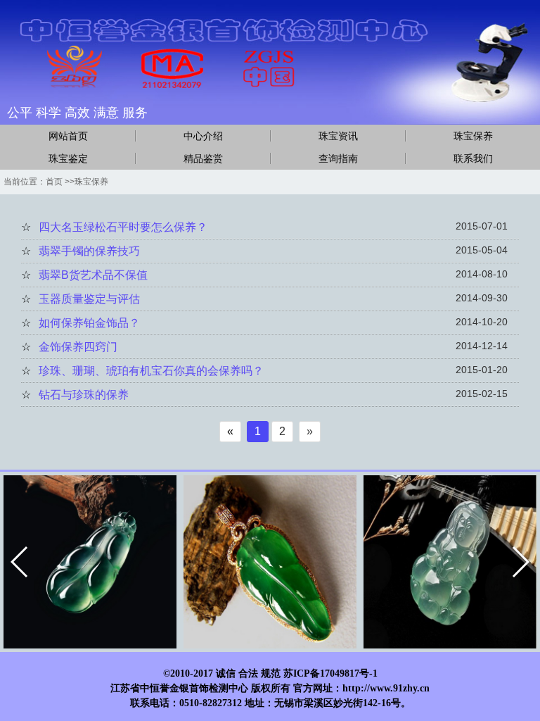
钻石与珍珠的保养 (84, 395)
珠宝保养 (473, 136)
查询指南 (338, 158)
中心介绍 (203, 136)
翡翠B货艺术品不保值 (93, 275)
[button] (20, 561)
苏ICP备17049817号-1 (330, 673)
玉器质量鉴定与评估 (89, 299)
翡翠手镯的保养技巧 (89, 251)
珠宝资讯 (338, 136)
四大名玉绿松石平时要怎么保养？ (123, 227)
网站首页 (68, 136)
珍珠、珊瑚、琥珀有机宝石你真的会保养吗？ (151, 371)
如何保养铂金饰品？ (89, 323)
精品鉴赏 (203, 158)
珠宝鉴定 (68, 158)
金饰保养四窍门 (78, 347)
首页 (54, 182)
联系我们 (473, 158)
